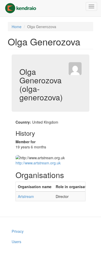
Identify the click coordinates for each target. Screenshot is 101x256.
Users (16, 241)
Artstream (26, 196)
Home (16, 26)
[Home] (20, 8)
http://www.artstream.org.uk (38, 162)
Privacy (18, 231)
